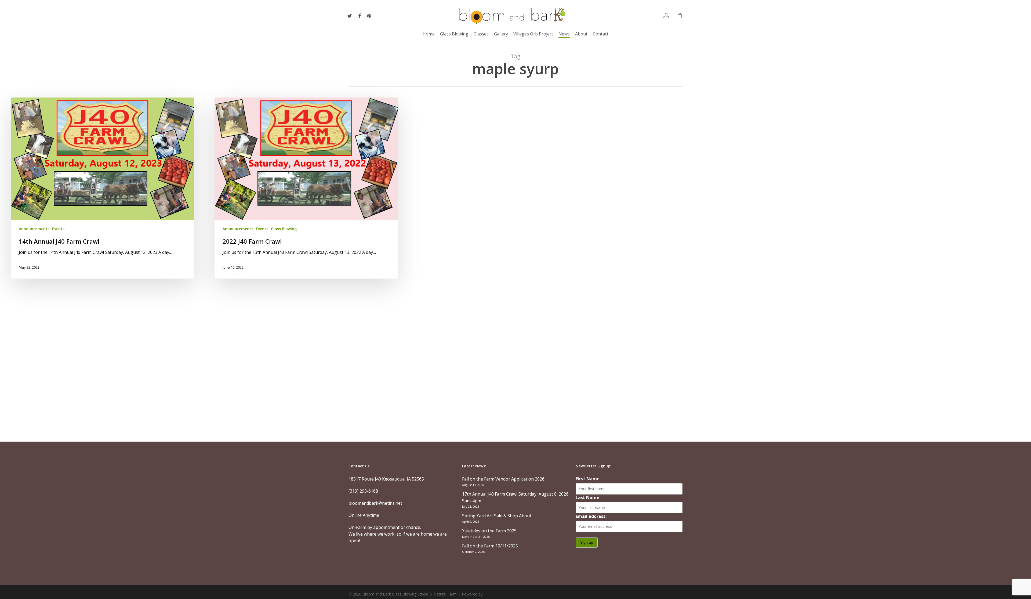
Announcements (34, 228)
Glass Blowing (284, 228)
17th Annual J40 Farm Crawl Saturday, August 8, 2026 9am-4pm (515, 497)
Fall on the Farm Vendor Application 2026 (503, 479)
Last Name (587, 497)
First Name (588, 479)
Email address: (591, 516)
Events (58, 228)
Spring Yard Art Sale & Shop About (496, 516)
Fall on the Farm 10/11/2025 (490, 546)
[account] (666, 16)
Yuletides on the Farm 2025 (489, 531)
